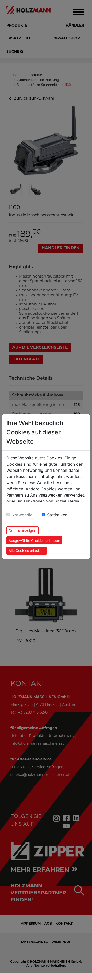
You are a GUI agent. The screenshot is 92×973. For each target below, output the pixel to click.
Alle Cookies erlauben (26, 550)
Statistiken (57, 514)
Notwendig (22, 514)
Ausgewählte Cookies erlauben (34, 540)
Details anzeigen (22, 530)
